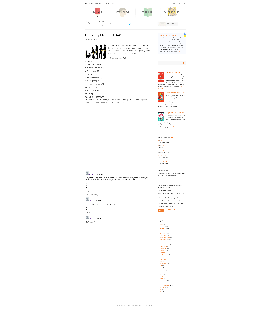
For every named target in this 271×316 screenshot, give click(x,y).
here (182, 86)
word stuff (162, 287)
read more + (161, 88)
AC (159, 156)
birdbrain (162, 231)
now (180, 51)
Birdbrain (162, 227)
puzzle (162, 274)
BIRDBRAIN (163, 229)
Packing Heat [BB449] (104, 35)
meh (161, 265)
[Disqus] (119, 139)
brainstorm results (165, 237)
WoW (161, 291)
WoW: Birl (164, 140)
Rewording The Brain (173, 72)
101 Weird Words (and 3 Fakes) (176, 93)
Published (148, 12)
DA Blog (97, 12)
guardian (162, 253)
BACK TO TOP (135, 308)
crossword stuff (164, 244)
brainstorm (163, 235)
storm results (163, 281)
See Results (171, 210)
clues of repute (164, 239)
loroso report (163, 263)
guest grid (163, 257)
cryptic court (163, 246)
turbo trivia (163, 283)
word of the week (165, 285)
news (161, 268)
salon (161, 276)
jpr (158, 140)
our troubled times (165, 272)
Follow (136, 24)
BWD (159, 161)
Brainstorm (163, 233)
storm (161, 278)
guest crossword (164, 255)
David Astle (122, 12)
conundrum (163, 242)
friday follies (163, 248)
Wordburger (171, 12)
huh (161, 261)
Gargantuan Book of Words (175, 113)
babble (162, 224)
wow (161, 289)
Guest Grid (163, 259)
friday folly (163, 250)
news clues (163, 270)
